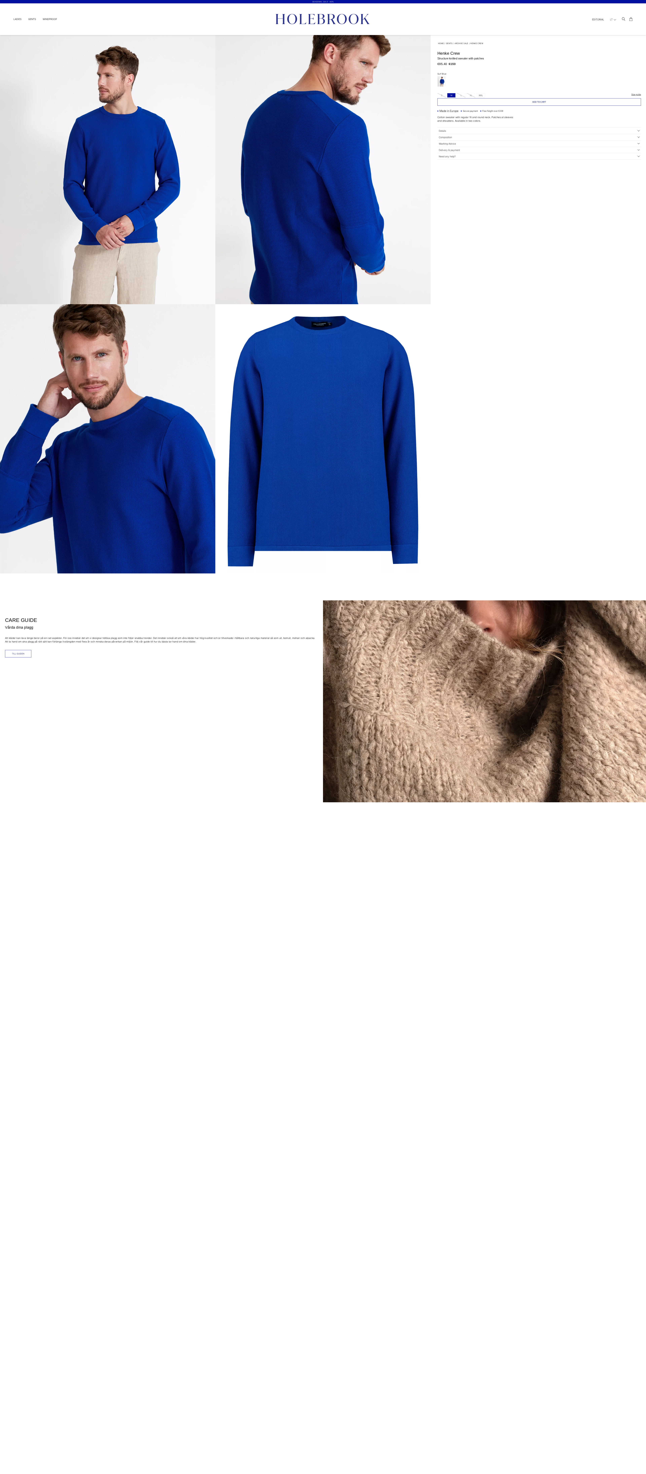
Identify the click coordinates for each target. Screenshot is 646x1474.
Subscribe (356, 768)
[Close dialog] (385, 691)
